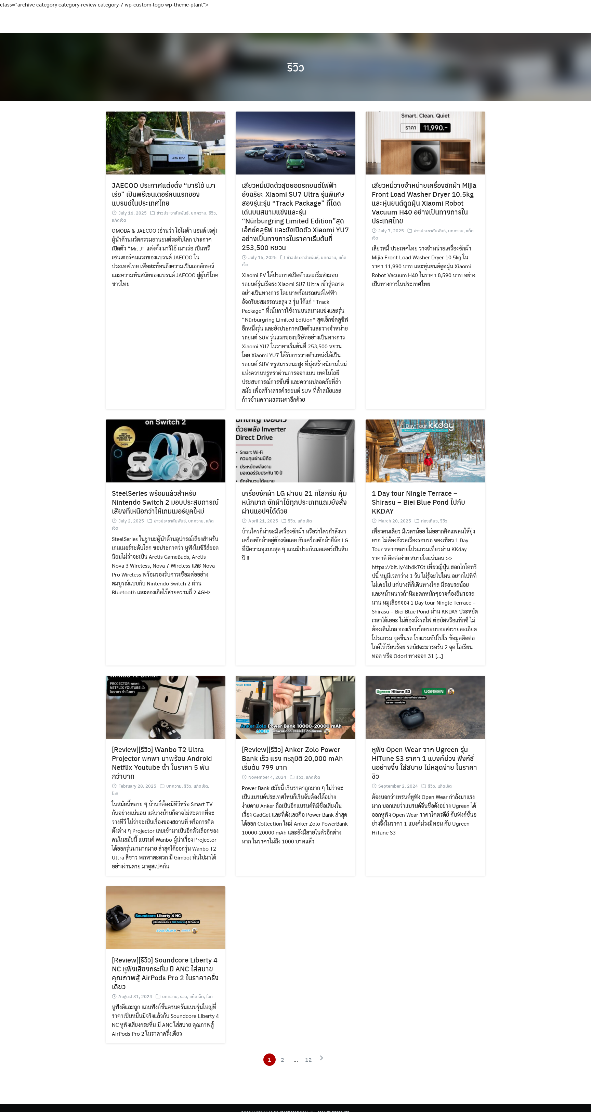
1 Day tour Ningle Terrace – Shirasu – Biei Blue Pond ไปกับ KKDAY (418, 502)
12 (308, 1059)
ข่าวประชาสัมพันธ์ (172, 212)
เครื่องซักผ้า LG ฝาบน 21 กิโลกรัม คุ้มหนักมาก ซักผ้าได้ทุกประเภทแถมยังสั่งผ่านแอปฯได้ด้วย (294, 502)
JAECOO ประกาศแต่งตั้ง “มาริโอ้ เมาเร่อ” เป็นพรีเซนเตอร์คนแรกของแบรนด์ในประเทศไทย (163, 194)
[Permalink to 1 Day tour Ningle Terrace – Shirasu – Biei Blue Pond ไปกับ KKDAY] (425, 450)
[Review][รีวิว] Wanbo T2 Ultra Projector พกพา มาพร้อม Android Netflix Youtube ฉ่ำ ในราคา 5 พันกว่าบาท (162, 762)
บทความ (198, 212)
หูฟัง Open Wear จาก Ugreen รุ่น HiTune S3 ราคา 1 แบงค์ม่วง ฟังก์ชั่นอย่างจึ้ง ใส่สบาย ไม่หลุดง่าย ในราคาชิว (424, 762)
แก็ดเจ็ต (119, 220)
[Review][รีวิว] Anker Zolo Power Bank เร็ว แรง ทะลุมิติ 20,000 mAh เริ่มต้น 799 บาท (292, 758)
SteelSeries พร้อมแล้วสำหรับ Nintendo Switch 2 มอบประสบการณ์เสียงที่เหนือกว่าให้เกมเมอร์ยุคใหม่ (165, 502)
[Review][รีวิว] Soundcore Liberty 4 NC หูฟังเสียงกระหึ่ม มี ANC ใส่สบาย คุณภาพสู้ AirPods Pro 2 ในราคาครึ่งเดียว (165, 973)
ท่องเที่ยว (429, 520)
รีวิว (295, 67)
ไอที (115, 793)
